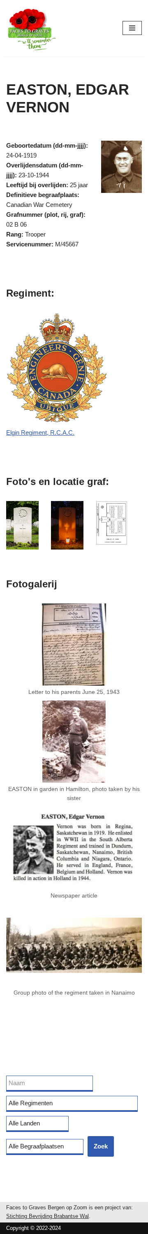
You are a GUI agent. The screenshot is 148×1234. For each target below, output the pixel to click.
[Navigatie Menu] (132, 28)
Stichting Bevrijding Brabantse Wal (47, 1216)
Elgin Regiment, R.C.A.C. (40, 432)
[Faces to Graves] (31, 28)
